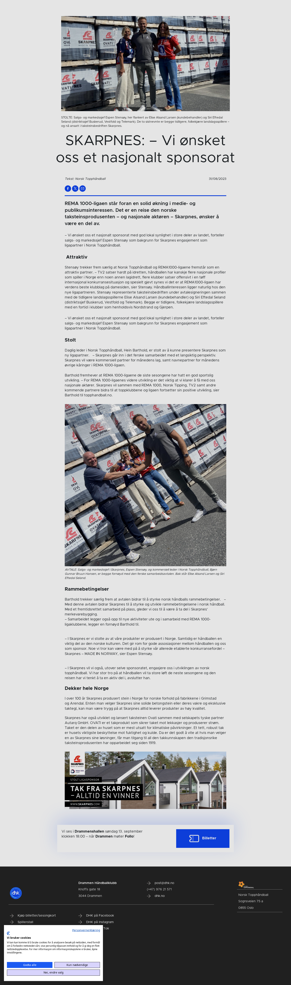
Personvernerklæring (86, 930)
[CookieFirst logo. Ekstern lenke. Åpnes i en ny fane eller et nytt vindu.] (8, 933)
